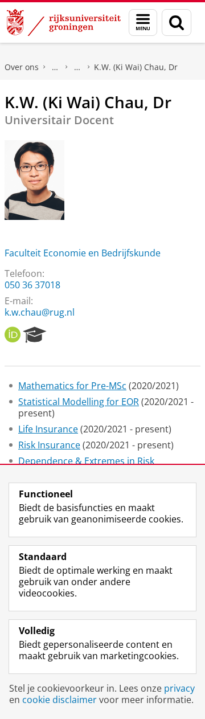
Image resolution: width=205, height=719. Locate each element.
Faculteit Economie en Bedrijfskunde (83, 253)
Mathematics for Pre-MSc (72, 385)
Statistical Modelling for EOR (78, 401)
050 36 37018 (32, 285)
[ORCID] (12, 335)
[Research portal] (35, 335)
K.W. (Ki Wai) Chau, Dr (136, 67)
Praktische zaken (55, 67)
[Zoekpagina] (176, 22)
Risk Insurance (49, 445)
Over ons (22, 67)
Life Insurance (48, 429)
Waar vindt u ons (77, 67)
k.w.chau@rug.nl (40, 312)
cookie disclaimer (59, 699)
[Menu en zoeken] (143, 22)
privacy (179, 688)
